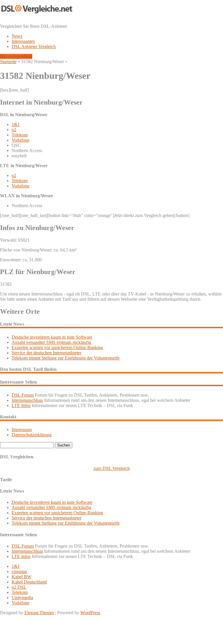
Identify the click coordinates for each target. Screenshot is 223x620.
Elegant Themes (39, 612)
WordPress (90, 612)
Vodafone (20, 140)
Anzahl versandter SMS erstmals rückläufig (51, 342)
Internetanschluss (27, 400)
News (17, 36)
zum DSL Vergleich (111, 468)
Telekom (20, 134)
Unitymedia (22, 597)
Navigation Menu (16, 56)
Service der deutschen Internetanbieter (46, 352)
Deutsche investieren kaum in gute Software (52, 337)
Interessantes (23, 41)
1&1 (16, 124)
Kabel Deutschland (29, 581)
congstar (19, 571)
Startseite (8, 61)
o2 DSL (19, 587)
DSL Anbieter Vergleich (34, 46)
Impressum (22, 429)
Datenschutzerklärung (32, 434)
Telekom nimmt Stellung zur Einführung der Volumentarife (66, 357)
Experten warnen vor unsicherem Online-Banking (57, 347)
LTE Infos (21, 405)
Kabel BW (21, 576)
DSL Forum (23, 395)
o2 (14, 129)
